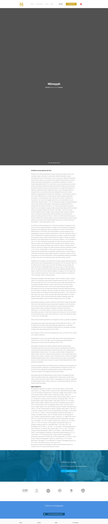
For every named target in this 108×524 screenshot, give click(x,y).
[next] (87, 491)
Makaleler (61, 87)
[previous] (20, 491)
